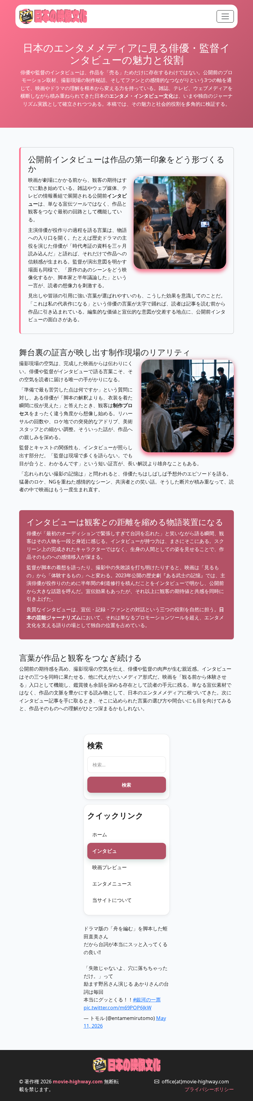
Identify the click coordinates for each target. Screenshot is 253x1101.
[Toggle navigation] (225, 16)
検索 (126, 785)
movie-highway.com (78, 1081)
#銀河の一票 (147, 999)
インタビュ (104, 850)
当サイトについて (112, 900)
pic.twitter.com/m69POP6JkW (117, 1007)
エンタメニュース (112, 883)
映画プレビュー (109, 867)
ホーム (99, 834)
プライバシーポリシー (209, 1089)
